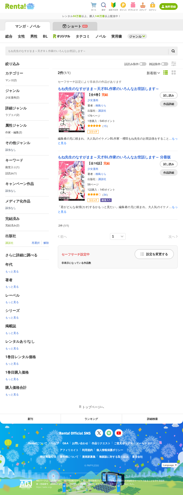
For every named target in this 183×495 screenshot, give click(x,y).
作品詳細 (168, 104)
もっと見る (12, 271)
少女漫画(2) (12, 97)
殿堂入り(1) (12, 167)
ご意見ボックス (123, 443)
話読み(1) (11, 173)
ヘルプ (55, 443)
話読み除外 (131, 64)
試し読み (168, 95)
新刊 (30, 419)
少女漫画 (92, 100)
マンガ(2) (11, 80)
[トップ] (15, 6)
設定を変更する (157, 254)
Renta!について (37, 443)
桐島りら (101, 105)
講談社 (102, 110)
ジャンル (135, 36)
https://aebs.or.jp (44, 487)
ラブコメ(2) (12, 115)
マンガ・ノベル (27, 26)
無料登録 (170, 6)
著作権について (69, 457)
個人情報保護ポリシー (109, 450)
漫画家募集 (89, 457)
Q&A (65, 443)
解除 (46, 242)
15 (105, 126)
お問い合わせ (80, 443)
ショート (77, 26)
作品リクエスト (101, 443)
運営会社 (137, 457)
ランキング (91, 419)
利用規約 (87, 450)
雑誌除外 (155, 64)
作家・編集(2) (13, 132)
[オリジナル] (61, 36)
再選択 (36, 242)
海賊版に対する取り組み (114, 457)
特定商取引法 (48, 457)
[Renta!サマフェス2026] (30, 6)
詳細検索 (152, 419)
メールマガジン (145, 443)
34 (105, 194)
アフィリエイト (69, 450)
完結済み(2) (12, 225)
